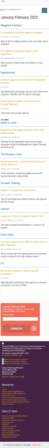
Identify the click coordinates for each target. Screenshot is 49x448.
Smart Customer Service (11, 431)
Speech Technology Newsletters (14, 398)
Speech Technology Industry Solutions (16, 402)
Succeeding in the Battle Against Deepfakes (22, 32)
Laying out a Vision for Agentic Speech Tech (22, 216)
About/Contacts (8, 404)
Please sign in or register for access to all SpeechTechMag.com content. (18, 310)
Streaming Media (8, 433)
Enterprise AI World (9, 426)
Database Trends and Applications (14, 416)
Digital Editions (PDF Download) (13, 393)
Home (4, 389)
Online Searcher (8, 428)
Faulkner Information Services (13, 420)
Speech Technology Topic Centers (14, 400)
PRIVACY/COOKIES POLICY (11, 377)
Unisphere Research (9, 437)
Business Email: (8, 315)
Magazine (13, 391)
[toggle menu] (44, 10)
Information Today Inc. (10, 355)
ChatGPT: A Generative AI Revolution (18, 190)
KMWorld (5, 424)
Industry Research (8, 396)
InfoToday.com (7, 422)
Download (16, 328)
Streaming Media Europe (11, 435)
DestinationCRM (8, 418)
